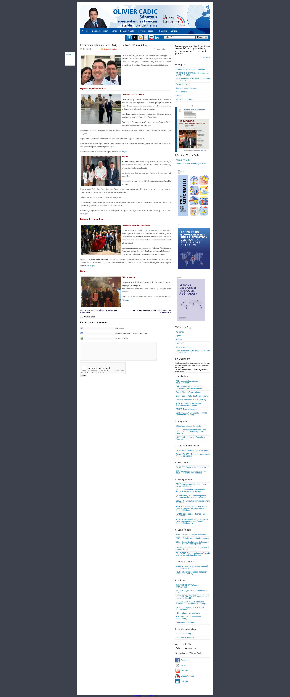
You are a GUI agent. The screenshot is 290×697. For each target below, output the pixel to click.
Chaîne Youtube (187, 676)
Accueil (85, 31)
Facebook (185, 660)
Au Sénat (180, 332)
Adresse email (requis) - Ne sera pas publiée (130, 333)
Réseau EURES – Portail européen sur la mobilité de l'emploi (193, 455)
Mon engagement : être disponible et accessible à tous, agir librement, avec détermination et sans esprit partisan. (192, 51)
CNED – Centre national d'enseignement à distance (192, 502)
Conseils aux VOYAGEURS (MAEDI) (191, 400)
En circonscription (100, 31)
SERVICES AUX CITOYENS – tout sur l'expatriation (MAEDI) (191, 414)
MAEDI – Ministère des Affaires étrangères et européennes (188, 404)
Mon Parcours (181, 92)
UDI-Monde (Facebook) (185, 622)
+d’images (123, 152)
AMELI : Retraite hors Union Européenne (192, 538)
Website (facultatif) (121, 338)
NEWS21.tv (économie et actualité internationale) (190, 608)
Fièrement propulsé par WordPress (145, 696)
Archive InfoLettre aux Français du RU (191, 164)
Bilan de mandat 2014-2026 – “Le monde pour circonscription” (193, 80)
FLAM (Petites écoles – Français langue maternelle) (192, 515)
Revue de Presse (145, 31)
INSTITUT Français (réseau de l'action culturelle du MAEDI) (191, 573)
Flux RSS (184, 671)
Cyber (178, 336)
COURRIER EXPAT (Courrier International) (188, 586)
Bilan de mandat (127, 31)
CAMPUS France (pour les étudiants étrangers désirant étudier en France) (191, 496)
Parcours (163, 31)
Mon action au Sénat (184, 99)
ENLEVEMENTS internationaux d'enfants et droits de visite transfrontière (193, 554)
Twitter (183, 665)
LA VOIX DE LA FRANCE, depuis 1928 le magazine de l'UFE (192, 597)
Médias (179, 339)
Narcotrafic (180, 343)
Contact (174, 31)
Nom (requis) (119, 328)
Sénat (114, 31)
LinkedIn (184, 681)
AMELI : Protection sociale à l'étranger (191, 534)
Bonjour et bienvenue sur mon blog (190, 69)
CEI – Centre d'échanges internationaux (192, 450)
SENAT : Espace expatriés (186, 409)
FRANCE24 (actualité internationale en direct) (192, 592)
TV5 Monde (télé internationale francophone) (188, 618)
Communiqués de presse (186, 88)
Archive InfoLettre (183, 160)
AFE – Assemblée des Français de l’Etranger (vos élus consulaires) (190, 388)
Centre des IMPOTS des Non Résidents (192, 396)
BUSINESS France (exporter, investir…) (192, 467)
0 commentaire (161, 49)
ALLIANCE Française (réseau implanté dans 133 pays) (192, 567)
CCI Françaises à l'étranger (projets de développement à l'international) (192, 472)
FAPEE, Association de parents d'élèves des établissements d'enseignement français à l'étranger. (192, 508)
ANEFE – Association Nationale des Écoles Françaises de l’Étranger (190, 491)
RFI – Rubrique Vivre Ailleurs (188, 613)
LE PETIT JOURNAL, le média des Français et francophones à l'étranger (191, 603)
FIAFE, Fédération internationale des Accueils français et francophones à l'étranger (191, 432)
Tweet (68, 54)
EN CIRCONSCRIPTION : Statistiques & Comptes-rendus (192, 74)
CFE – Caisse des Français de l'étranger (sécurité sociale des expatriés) (192, 543)
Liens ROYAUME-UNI (185, 637)
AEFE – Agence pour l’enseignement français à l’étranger (191, 485)
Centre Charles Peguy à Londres (189, 392)
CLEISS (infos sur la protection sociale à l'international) (192, 549)
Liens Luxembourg (183, 634)
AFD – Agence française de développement (187, 382)
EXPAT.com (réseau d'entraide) (188, 426)
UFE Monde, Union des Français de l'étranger (190, 438)
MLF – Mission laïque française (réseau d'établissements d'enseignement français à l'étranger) (192, 521)
